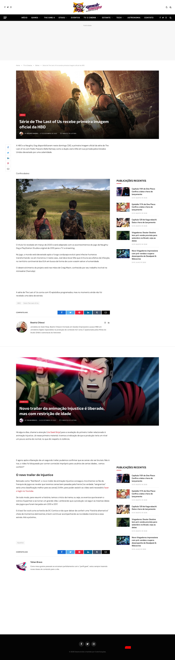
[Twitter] (8, 152)
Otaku (62, 17)
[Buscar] (170, 7)
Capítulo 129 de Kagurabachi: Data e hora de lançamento (144, 220)
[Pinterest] (8, 163)
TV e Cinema (90, 17)
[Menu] (5, 17)
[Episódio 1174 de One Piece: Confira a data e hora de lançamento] (123, 207)
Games (34, 17)
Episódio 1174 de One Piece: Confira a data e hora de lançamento (144, 207)
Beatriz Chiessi (32, 133)
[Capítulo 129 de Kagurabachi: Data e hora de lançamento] (123, 222)
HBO (19, 303)
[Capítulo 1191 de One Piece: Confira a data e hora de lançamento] (123, 191)
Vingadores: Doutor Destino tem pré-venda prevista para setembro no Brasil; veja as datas (144, 236)
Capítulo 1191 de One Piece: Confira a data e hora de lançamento (143, 191)
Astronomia (134, 17)
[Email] (8, 168)
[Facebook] (8, 147)
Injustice (20, 543)
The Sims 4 (49, 17)
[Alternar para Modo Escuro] (166, 7)
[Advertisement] (87, 42)
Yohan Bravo (32, 420)
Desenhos (24, 402)
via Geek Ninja (53, 432)
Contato (149, 17)
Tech (119, 17)
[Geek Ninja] (87, 7)
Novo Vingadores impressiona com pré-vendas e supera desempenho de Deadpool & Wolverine (145, 255)
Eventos (75, 17)
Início (24, 17)
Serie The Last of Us (31, 303)
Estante (106, 17)
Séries (22, 115)
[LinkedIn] (8, 158)
